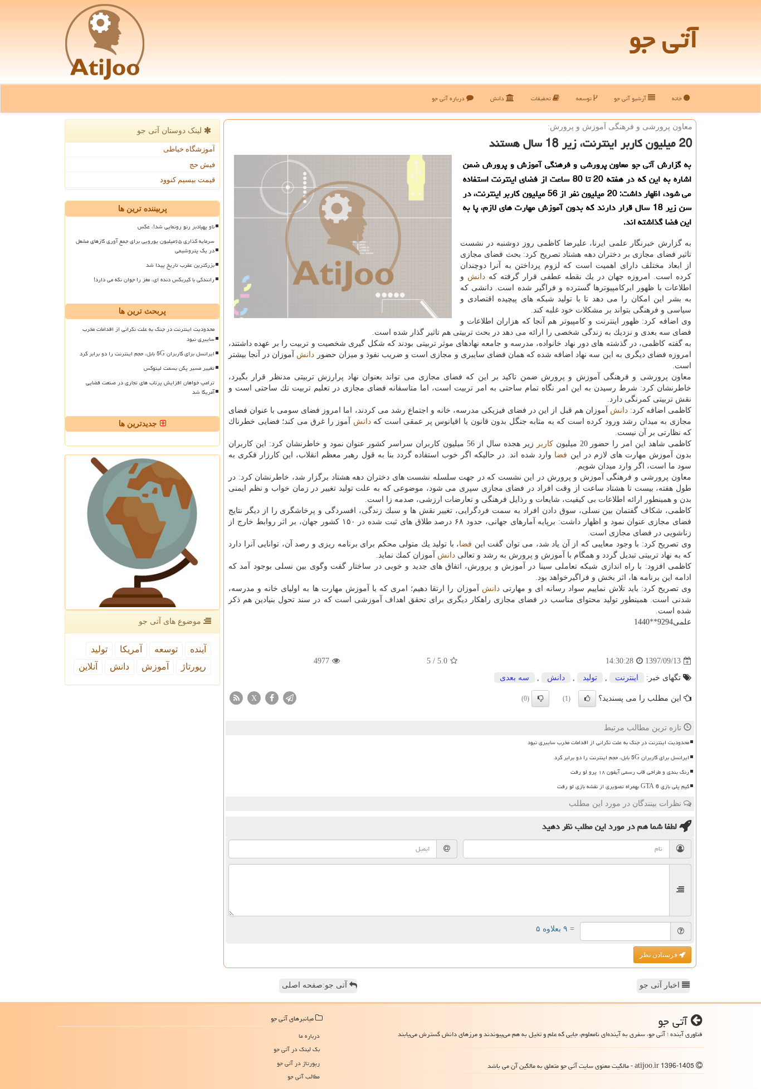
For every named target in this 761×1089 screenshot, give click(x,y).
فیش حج (202, 164)
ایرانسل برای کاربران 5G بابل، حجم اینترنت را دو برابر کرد (621, 757)
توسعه (584, 98)
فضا (560, 455)
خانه (678, 98)
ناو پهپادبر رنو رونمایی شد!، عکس (176, 226)
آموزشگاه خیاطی (189, 149)
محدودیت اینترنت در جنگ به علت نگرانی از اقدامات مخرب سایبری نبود (608, 742)
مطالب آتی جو (303, 1076)
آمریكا (131, 649)
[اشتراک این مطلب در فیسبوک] (272, 698)
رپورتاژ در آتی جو (298, 1063)
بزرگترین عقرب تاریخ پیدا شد (180, 265)
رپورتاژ (193, 666)
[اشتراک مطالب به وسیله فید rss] (236, 698)
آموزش (155, 666)
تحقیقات (542, 98)
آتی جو (663, 39)
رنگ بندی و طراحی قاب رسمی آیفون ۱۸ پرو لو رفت (629, 772)
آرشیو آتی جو (631, 98)
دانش (498, 98)
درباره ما (309, 1036)
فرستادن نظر (659, 955)
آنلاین (88, 666)
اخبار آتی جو (661, 985)
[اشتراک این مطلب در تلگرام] (289, 698)
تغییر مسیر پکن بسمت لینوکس (179, 368)
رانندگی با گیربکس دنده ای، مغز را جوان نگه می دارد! (154, 279)
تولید (590, 677)
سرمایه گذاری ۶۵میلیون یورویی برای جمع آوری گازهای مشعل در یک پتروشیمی (145, 246)
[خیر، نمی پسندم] (540, 698)
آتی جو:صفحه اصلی (315, 985)
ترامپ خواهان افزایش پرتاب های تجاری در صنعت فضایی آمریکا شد (150, 387)
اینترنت (626, 677)
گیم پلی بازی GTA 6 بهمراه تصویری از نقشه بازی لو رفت (623, 786)
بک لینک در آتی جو (297, 1049)
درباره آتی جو (449, 98)
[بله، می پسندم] (587, 698)
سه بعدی (514, 677)
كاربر (544, 443)
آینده (198, 649)
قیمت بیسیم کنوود (187, 179)
